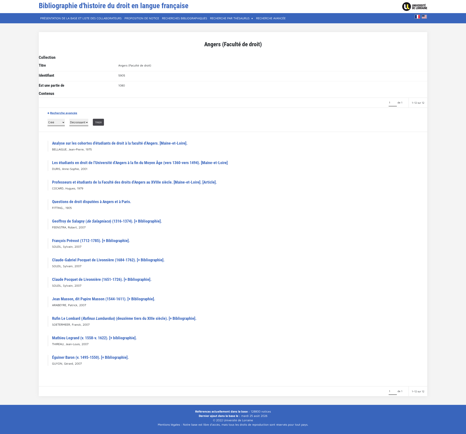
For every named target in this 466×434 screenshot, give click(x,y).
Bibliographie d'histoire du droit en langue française (113, 5)
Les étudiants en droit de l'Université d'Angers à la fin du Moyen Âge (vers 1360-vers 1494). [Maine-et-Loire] (140, 162)
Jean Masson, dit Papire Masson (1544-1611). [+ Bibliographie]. (103, 298)
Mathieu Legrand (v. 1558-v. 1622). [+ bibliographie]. (94, 337)
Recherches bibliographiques (184, 18)
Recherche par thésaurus (230, 18)
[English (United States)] (424, 17)
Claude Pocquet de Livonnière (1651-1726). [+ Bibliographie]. (101, 279)
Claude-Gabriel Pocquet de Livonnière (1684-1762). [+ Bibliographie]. (108, 260)
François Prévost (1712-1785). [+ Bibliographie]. (91, 240)
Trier (98, 122)
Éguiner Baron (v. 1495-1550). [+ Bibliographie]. (90, 357)
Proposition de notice (142, 18)
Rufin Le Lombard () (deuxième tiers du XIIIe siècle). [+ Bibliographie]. (124, 318)
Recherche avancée (271, 18)
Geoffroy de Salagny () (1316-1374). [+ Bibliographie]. (107, 221)
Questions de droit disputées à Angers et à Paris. (91, 201)
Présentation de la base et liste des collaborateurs (81, 18)
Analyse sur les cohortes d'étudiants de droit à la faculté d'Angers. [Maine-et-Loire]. (119, 143)
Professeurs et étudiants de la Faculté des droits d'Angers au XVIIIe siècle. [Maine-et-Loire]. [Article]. (134, 182)
